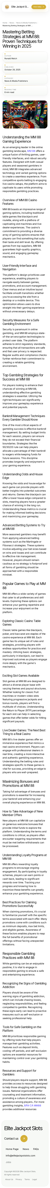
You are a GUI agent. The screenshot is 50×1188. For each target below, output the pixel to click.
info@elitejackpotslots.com (20, 1155)
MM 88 (31, 151)
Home (5, 23)
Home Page (12, 1149)
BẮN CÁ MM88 (32, 1105)
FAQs (36, 1149)
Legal (34, 1179)
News (11, 23)
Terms (27, 1179)
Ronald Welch (10, 58)
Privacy (19, 1179)
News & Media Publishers (26, 23)
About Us (9, 1179)
